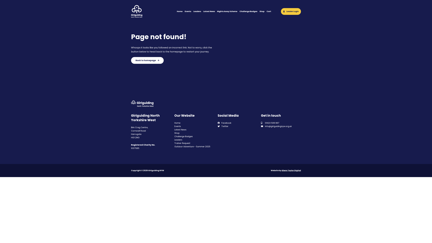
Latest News (209, 11)
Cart (269, 11)
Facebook (226, 123)
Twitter (224, 126)
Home (179, 11)
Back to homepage (146, 60)
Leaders (197, 11)
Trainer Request (182, 143)
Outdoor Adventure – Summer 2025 (192, 146)
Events (188, 11)
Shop (262, 11)
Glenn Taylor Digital (291, 170)
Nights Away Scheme (227, 11)
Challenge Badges (248, 11)
